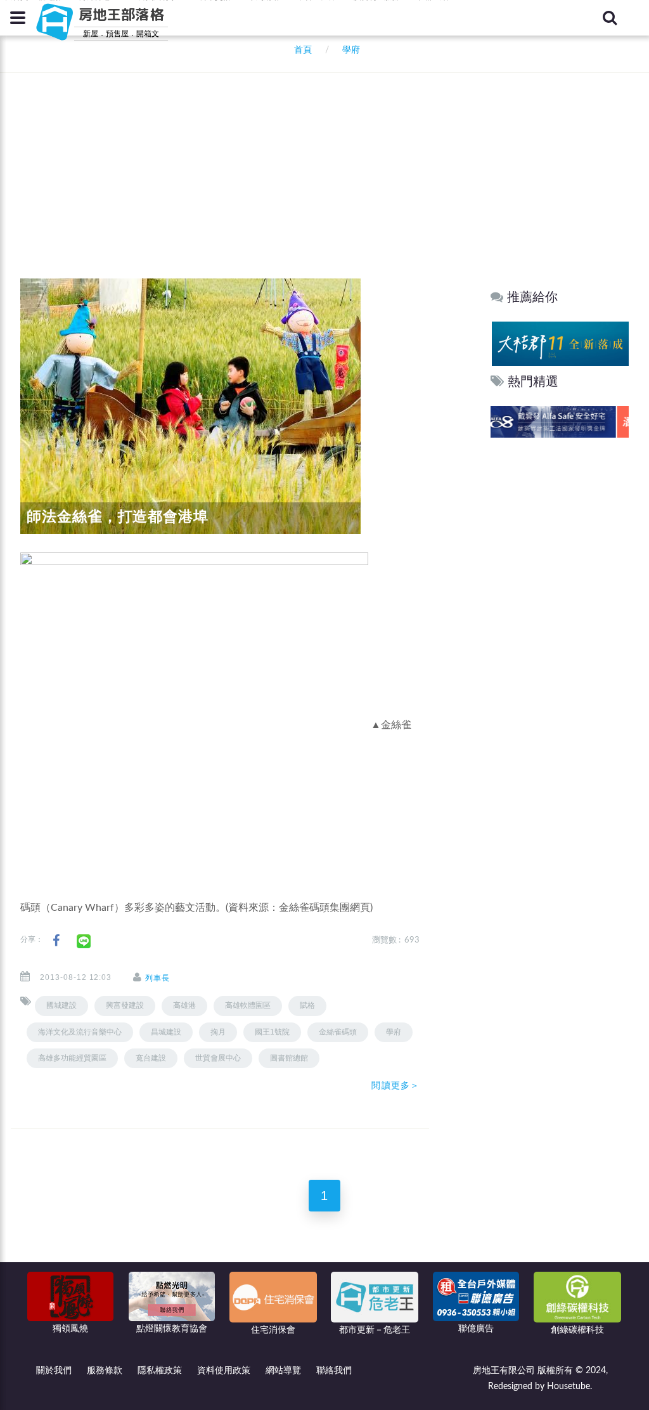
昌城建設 (166, 1032)
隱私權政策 (160, 1370)
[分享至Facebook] (56, 941)
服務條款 (104, 1370)
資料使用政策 (223, 1370)
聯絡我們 (334, 1370)
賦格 (307, 1005)
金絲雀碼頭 (338, 1032)
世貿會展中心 (218, 1058)
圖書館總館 (289, 1058)
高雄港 (184, 1005)
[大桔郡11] (559, 343)
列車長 (157, 978)
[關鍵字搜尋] (609, 18)
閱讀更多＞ (395, 1085)
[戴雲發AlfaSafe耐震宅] (559, 421)
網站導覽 (283, 1370)
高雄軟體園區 (248, 1005)
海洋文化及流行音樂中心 (80, 1032)
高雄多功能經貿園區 (72, 1058)
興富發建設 (125, 1005)
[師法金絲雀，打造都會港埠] (190, 405)
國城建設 (61, 1005)
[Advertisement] (327, 158)
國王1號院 (272, 1032)
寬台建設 (151, 1058)
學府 (393, 1032)
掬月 (218, 1032)
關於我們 (54, 1370)
